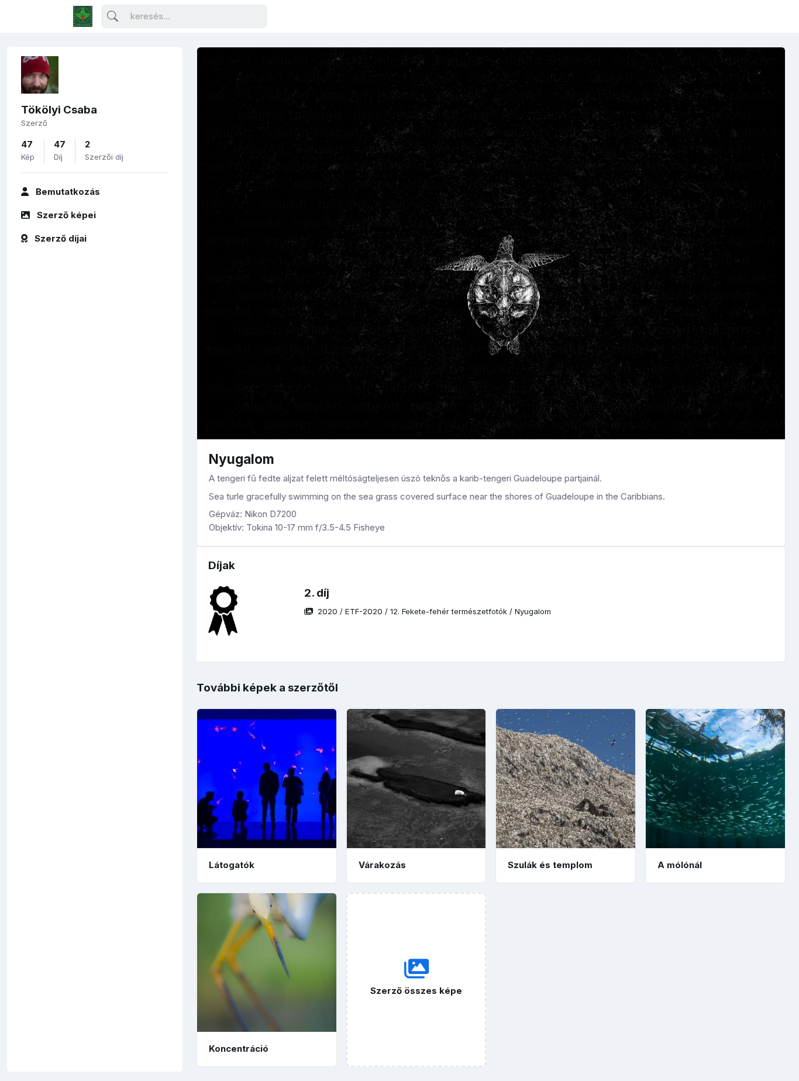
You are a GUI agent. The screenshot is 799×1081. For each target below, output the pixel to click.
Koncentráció (238, 1048)
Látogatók (231, 864)
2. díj (316, 593)
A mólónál (679, 864)
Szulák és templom (550, 864)
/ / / (434, 611)
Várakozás (382, 864)
